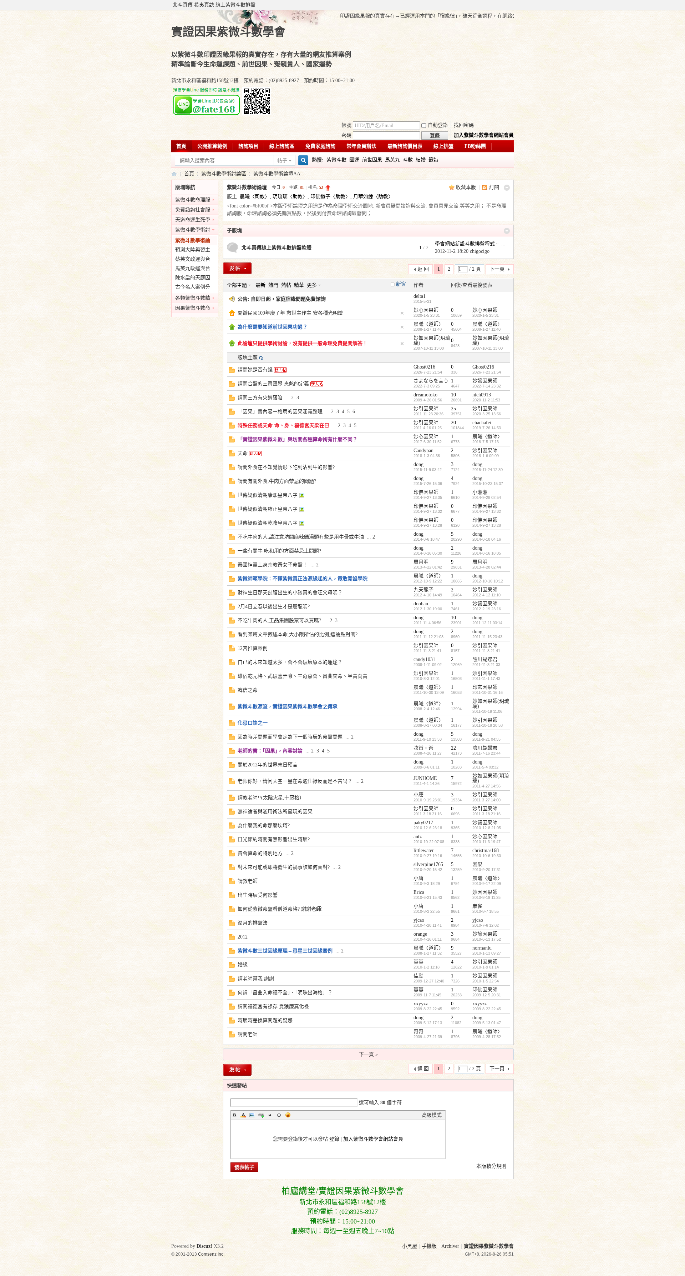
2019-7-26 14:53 (486, 428)
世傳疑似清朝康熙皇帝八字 (268, 495)
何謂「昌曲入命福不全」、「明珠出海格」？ (285, 992)
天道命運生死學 (192, 219)
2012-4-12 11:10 (486, 595)
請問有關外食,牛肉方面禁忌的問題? (277, 481)
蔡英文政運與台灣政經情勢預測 (192, 260)
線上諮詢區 (281, 146)
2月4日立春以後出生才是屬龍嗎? (274, 606)
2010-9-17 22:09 (486, 883)
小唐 (418, 794)
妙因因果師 (484, 892)
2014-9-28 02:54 (486, 497)
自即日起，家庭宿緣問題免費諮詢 (288, 299)
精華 (299, 285)
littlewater (423, 850)
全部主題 (237, 285)
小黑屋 (409, 1246)
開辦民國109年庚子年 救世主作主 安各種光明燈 (290, 313)
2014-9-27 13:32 (486, 511)
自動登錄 (438, 125)
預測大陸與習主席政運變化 (192, 251)
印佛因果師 (425, 492)
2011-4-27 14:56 (486, 786)
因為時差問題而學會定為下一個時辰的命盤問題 (290, 737)
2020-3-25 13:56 (486, 414)
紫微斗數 (336, 159)
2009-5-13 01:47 (486, 1023)
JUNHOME (425, 778)
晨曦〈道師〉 (428, 324)
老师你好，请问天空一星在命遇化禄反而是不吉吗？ (295, 781)
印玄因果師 (484, 687)
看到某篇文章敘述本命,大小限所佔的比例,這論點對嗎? (297, 634)
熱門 (273, 285)
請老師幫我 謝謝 (256, 978)
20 (453, 422)
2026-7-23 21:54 (486, 372)
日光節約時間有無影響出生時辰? (274, 839)
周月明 (420, 562)
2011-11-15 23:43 (487, 637)
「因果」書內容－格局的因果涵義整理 (280, 411)
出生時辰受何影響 (258, 895)
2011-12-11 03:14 (487, 623)
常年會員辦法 (361, 146)
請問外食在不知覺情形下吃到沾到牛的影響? (286, 467)
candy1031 (424, 659)
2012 (243, 937)
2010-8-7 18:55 (485, 911)
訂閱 (494, 187)
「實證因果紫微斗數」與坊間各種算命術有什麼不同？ (297, 439)
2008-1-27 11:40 (486, 329)
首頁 (181, 146)
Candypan (423, 450)
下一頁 (496, 269)
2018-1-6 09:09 (485, 456)
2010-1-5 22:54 (485, 981)
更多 (312, 285)
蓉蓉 (418, 962)
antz (417, 836)
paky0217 (423, 822)
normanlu (482, 948)
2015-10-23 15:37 (487, 483)
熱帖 (286, 285)
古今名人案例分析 (192, 288)
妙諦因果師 (484, 381)
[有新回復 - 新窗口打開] (232, 371)
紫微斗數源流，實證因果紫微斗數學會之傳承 (288, 706)
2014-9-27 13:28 (486, 525)
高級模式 (432, 1115)
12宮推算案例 (253, 648)
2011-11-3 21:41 (486, 651)
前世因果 (372, 159)
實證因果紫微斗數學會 (174, 174)
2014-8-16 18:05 (486, 553)
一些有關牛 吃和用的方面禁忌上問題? (279, 551)
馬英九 (392, 159)
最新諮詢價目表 (404, 146)
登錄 (334, 1139)
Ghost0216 (424, 367)
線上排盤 (443, 146)
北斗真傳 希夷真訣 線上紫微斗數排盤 (214, 4)
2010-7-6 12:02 (485, 925)
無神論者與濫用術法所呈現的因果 (275, 811)
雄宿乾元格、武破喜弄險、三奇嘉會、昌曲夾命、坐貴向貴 (302, 676)
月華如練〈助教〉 (373, 196)
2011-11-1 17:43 (486, 678)
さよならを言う (430, 381)
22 (453, 748)
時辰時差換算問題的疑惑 (265, 1020)
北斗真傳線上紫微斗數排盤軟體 (276, 247)
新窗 (401, 284)
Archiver (450, 1246)
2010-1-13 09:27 (486, 953)
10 (453, 394)
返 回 (423, 269)
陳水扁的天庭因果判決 (192, 278)
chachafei (481, 422)
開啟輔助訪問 (512, 5)
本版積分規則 (491, 1166)
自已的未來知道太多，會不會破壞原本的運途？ (290, 662)
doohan (420, 603)
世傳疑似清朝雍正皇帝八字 (268, 509)
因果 (477, 864)
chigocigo (479, 251)
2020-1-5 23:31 (485, 315)
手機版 (429, 1246)
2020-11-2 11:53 (486, 400)
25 (453, 408)
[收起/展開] (507, 188)
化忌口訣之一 (253, 723)
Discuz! (204, 1246)
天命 (243, 453)
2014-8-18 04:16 (486, 539)
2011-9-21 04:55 (486, 739)
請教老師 (248, 881)
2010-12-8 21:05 (486, 828)
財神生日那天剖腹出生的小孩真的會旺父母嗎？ (290, 592)
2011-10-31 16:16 (487, 692)
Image (252, 1115)
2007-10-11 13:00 (487, 348)
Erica (418, 892)
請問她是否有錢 (255, 369)
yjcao (418, 920)
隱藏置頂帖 (402, 313)
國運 (354, 159)
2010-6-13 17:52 (486, 939)
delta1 (419, 296)
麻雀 (477, 906)
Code (279, 1115)
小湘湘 (479, 492)
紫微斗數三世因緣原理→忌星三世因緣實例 (285, 951)
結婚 (421, 159)
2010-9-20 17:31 (486, 869)
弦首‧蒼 (423, 748)
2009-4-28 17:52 (486, 1037)
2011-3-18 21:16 (486, 814)
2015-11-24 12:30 (487, 469)
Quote (270, 1115)
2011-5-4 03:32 (485, 767)
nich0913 (481, 394)
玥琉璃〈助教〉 (290, 196)
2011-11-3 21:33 (486, 664)
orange (420, 934)
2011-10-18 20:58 (487, 725)
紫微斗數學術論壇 (273, 173)
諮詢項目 (248, 146)
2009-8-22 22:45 (486, 1009)
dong (418, 464)
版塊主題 (248, 357)
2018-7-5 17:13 (485, 442)
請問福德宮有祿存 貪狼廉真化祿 (273, 1006)
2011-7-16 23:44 (486, 753)
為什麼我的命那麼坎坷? (264, 825)
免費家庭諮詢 (320, 146)
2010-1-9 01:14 (485, 967)
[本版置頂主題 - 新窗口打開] (232, 328)
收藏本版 (466, 187)
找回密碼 (464, 125)
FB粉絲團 (475, 146)
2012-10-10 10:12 (487, 581)
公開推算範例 (212, 146)
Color (243, 1115)
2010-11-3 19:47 (486, 842)
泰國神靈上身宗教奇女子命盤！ (273, 564)
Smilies (287, 1115)
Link (261, 1115)
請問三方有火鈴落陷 (260, 397)
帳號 (346, 125)
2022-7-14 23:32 (486, 386)
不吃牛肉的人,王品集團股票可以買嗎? (279, 620)
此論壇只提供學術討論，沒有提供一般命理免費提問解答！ (302, 343)
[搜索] (302, 160)
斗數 (408, 159)
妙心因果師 (425, 310)
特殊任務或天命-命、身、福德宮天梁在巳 (283, 425)
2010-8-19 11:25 (486, 897)
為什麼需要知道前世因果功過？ (273, 327)
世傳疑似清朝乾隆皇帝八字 (268, 523)
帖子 (282, 160)
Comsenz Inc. (211, 1254)
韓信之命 (248, 690)
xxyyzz (420, 1003)
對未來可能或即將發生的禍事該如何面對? (284, 867)
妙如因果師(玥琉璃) (431, 340)
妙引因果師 (425, 408)
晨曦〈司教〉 (255, 196)
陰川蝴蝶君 (484, 659)
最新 (260, 285)
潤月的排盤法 (253, 923)
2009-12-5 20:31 (486, 995)
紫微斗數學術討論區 (223, 173)
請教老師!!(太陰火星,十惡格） (271, 797)
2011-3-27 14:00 (486, 800)
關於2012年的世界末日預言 (268, 764)
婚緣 (243, 964)
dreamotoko (425, 394)
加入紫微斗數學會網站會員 (484, 135)
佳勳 (418, 976)
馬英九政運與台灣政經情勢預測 (192, 269)
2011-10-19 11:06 (487, 711)
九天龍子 (423, 589)
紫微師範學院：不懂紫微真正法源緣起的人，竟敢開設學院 (302, 578)
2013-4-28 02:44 (486, 567)
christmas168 (485, 850)
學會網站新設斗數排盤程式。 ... (470, 243)
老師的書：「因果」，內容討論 (270, 751)
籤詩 (433, 159)
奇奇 (418, 1031)
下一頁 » (368, 1054)
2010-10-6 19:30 (486, 856)
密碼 (346, 135)
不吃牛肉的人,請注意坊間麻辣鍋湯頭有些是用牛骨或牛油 (301, 537)
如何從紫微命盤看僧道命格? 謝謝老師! (280, 909)
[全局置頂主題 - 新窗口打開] (232, 314)
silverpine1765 (428, 864)
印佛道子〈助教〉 (330, 196)
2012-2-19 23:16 (486, 609)
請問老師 (248, 1034)
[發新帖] (237, 268)
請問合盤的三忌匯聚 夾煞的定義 (273, 383)
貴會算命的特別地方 (260, 853)
